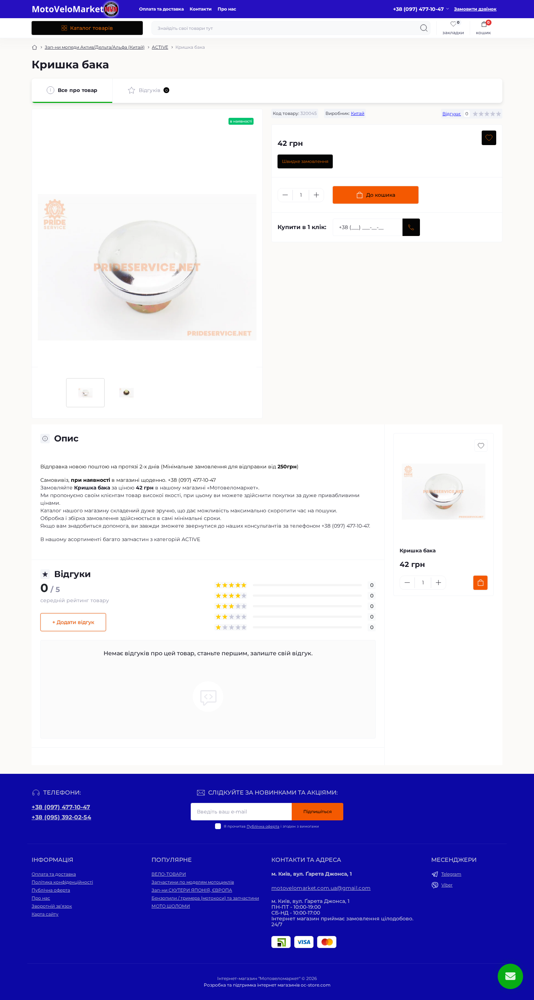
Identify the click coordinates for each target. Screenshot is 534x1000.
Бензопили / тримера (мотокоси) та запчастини (205, 898)
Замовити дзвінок (475, 9)
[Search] (423, 28)
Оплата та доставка (161, 9)
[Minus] (285, 195)
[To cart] (480, 583)
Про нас (227, 9)
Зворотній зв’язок (52, 906)
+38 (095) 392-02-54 (61, 817)
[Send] (411, 227)
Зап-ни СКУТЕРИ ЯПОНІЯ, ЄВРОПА (191, 890)
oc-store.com (316, 985)
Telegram (451, 874)
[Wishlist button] (489, 138)
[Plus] (316, 195)
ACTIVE (160, 47)
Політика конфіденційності (62, 882)
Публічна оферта (263, 826)
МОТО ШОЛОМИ (170, 906)
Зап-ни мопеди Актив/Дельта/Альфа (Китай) (95, 47)
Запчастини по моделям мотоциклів (192, 882)
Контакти (201, 9)
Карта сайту (45, 914)
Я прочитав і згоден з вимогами (271, 826)
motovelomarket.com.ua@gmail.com (321, 888)
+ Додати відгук (73, 622)
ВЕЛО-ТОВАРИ (168, 874)
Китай (357, 113)
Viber (447, 885)
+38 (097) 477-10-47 (61, 807)
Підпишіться (317, 811)
